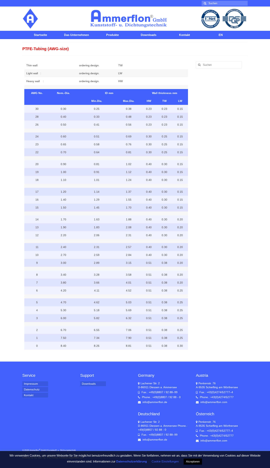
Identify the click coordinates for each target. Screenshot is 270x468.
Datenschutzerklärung (131, 461)
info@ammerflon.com (213, 402)
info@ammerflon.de (154, 402)
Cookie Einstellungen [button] (165, 461)
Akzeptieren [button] (193, 461)
